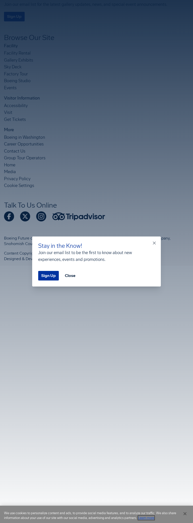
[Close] (184, 513)
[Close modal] (154, 243)
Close (70, 275)
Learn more (146, 518)
